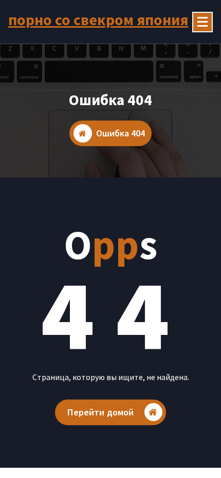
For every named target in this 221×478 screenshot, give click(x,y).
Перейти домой (100, 412)
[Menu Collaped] (202, 22)
